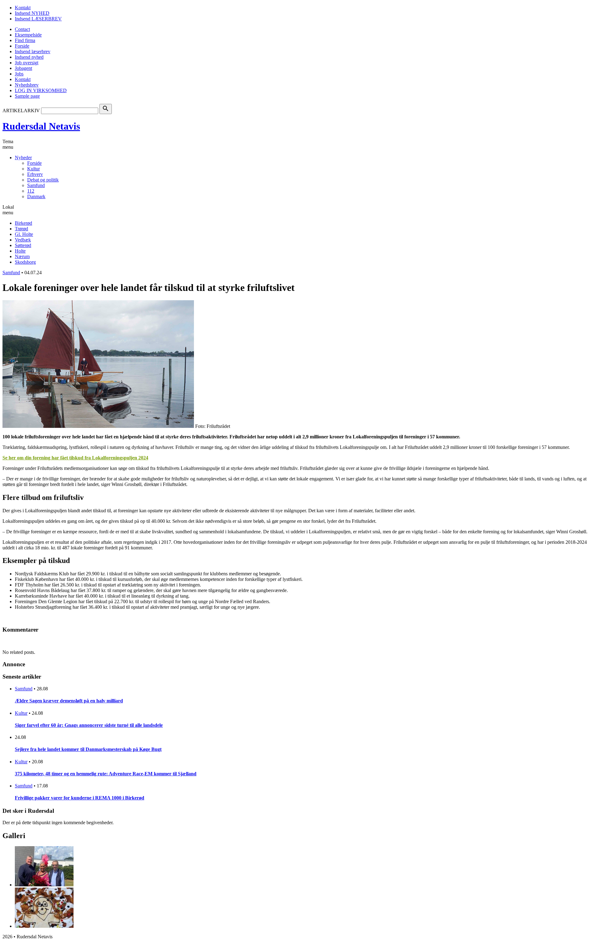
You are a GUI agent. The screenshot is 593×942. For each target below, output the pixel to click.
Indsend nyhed (29, 57)
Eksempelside (28, 34)
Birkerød (23, 223)
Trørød (21, 228)
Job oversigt (26, 62)
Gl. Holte (24, 234)
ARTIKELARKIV (21, 110)
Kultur (33, 168)
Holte (20, 251)
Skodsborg (25, 262)
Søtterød (23, 245)
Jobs (19, 73)
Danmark (36, 196)
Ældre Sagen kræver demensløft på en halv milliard (69, 700)
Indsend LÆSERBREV (38, 18)
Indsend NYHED (32, 13)
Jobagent (23, 68)
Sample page (27, 96)
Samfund (36, 185)
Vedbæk (23, 239)
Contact (22, 29)
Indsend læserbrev (32, 51)
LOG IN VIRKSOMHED (41, 90)
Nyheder (23, 157)
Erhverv (35, 174)
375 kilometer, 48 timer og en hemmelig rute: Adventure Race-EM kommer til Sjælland (105, 773)
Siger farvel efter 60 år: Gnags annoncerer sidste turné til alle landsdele (89, 725)
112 (30, 191)
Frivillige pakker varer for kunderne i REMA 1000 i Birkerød (79, 797)
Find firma (25, 40)
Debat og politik (43, 179)
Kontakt (23, 7)
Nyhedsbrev (27, 84)
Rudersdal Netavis (41, 126)
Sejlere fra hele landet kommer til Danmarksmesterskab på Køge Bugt (88, 749)
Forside (22, 46)
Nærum (22, 256)
